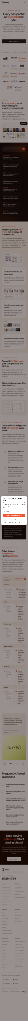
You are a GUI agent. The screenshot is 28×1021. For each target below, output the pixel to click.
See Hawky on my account (13, 515)
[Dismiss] (25, 498)
